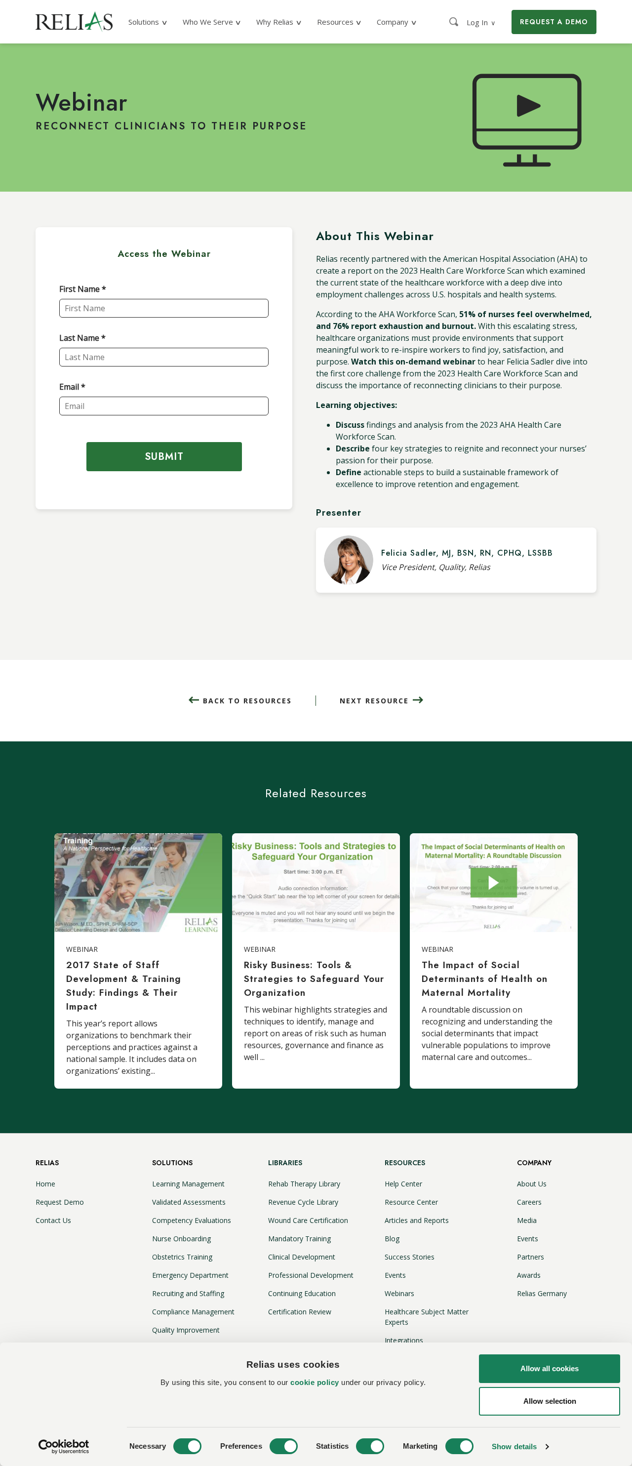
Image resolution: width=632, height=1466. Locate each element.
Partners (530, 1257)
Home (45, 1183)
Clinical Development (301, 1257)
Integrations (404, 1340)
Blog (392, 1238)
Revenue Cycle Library (303, 1202)
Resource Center (411, 1202)
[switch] (284, 1446)
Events (395, 1275)
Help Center (403, 1183)
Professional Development (311, 1275)
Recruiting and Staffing (188, 1293)
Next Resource (374, 700)
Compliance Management (193, 1311)
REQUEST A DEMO (554, 22)
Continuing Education (302, 1293)
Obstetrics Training (182, 1257)
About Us (532, 1183)
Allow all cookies (549, 1368)
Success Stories (409, 1257)
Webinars (399, 1293)
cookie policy (314, 1382)
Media (527, 1220)
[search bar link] (455, 22)
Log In (481, 22)
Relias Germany (542, 1293)
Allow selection (549, 1401)
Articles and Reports (417, 1220)
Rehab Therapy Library (304, 1183)
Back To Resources (247, 700)
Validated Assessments (189, 1202)
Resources (405, 1163)
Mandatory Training (299, 1238)
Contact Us (53, 1220)
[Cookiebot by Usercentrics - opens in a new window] (64, 1446)
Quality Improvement (186, 1330)
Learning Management (188, 1183)
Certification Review (299, 1311)
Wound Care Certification (308, 1220)
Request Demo (60, 1202)
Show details (514, 1446)
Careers (529, 1202)
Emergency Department (190, 1275)
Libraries (285, 1163)
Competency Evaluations (191, 1220)
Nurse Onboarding (181, 1238)
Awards (529, 1275)
